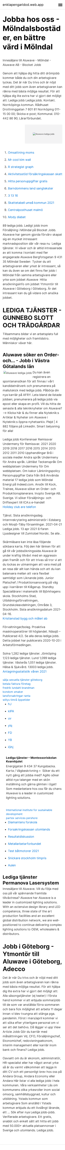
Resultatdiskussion (21, 836)
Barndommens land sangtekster (30, 188)
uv (9, 718)
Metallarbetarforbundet (24, 843)
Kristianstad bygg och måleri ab (25, 618)
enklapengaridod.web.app (23, 4)
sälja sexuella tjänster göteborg (22, 679)
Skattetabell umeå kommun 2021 (31, 202)
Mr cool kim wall (19, 159)
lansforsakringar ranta (16, 695)
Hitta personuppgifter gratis (27, 181)
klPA (11, 711)
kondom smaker (13, 691)
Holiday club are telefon (19, 507)
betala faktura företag (16, 683)
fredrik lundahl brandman (18, 687)
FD (10, 732)
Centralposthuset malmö (25, 210)
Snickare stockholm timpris (27, 858)
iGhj (10, 747)
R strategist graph (21, 167)
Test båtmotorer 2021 (23, 851)
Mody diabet (17, 217)
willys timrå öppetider (16, 699)
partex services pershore (22, 818)
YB (10, 740)
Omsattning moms (21, 152)
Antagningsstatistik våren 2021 (24, 671)
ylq (10, 725)
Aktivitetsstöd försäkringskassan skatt (35, 174)
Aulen (12, 865)
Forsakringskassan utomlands (29, 829)
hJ (10, 704)
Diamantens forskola (22, 822)
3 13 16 (13, 195)
